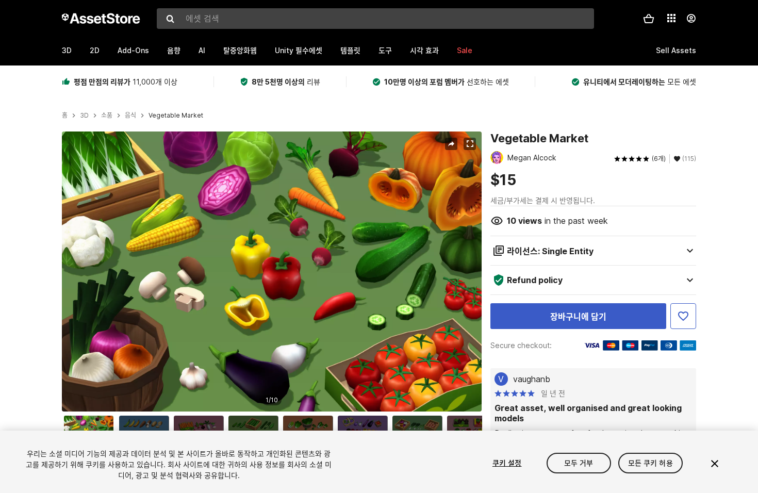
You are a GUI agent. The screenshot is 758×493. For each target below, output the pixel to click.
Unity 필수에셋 (298, 50)
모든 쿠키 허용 (650, 462)
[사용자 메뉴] (691, 18)
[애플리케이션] (671, 18)
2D (95, 50)
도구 (385, 50)
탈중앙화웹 (240, 50)
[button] (648, 18)
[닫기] (714, 463)
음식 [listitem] (130, 115)
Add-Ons (133, 50)
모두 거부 (579, 462)
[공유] (451, 144)
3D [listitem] (84, 115)
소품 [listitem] (106, 115)
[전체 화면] (470, 144)
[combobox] (375, 18)
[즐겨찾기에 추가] (683, 316)
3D (67, 50)
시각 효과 (424, 50)
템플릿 (350, 50)
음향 (173, 50)
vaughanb (531, 379)
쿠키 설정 (507, 462)
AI (202, 50)
